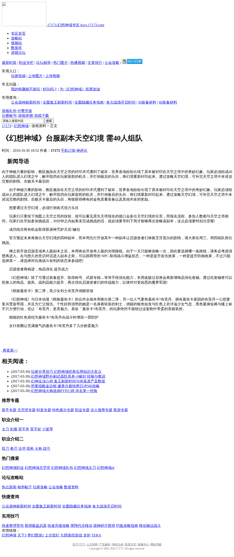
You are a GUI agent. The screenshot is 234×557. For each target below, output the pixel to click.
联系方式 (130, 544)
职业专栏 (26, 63)
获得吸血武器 (36, 526)
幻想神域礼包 (62, 468)
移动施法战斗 (150, 526)
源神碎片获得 (104, 526)
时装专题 (44, 410)
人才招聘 (92, 544)
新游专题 (120, 410)
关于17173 (78, 544)
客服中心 (143, 544)
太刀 (5, 429)
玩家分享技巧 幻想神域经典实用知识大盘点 (66, 372)
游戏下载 (41, 116)
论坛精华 (43, 63)
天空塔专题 (26, 410)
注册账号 (9, 116)
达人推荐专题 (101, 410)
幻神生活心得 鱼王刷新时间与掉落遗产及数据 (68, 381)
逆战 (78, 535)
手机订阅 (68, 150)
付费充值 (24, 111)
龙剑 (86, 535)
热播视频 (77, 63)
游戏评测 (25, 116)
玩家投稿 (18, 76)
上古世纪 (52, 535)
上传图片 (35, 76)
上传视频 (52, 76)
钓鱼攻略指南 (127, 526)
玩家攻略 (40, 487)
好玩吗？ (50, 89)
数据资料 (71, 487)
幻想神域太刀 (85, 468)
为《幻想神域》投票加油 (80, 89)
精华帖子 (24, 487)
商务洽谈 (117, 544)
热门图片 (60, 63)
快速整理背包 (13, 526)
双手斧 (23, 429)
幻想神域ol (105, 468)
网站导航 (156, 544)
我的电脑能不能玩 (25, 89)
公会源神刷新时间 (25, 102)
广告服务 (104, 544)
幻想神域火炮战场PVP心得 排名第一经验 (64, 391)
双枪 (30, 448)
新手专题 (9, 410)
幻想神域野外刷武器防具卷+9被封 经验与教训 (68, 376)
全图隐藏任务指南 (89, 102)
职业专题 (82, 410)
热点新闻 (9, 487)
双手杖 (35, 429)
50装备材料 (147, 102)
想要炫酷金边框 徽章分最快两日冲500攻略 (65, 386)
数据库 (16, 48)
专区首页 (18, 33)
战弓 (46, 448)
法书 (22, 448)
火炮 (38, 448)
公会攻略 (112, 63)
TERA (96, 535)
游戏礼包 (9, 111)
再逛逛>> (10, 350)
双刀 (5, 448)
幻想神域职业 (13, 468)
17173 (6, 126)
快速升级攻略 (58, 526)
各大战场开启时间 (121, 102)
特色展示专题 (63, 410)
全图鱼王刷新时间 (57, 102)
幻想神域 (21, 126)
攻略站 (16, 38)
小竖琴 (47, 429)
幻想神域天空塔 (37, 468)
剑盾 (13, 429)
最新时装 (9, 63)
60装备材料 (168, 102)
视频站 (16, 43)
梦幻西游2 (35, 535)
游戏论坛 (18, 53)
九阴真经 (67, 535)
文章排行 (95, 63)
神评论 (81, 150)
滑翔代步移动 (81, 526)
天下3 (22, 535)
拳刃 (13, 448)
